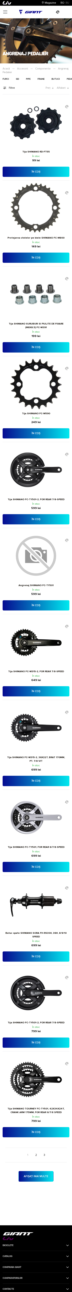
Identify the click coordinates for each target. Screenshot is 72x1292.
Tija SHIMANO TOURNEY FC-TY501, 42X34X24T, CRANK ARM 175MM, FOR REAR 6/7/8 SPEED (36, 1110)
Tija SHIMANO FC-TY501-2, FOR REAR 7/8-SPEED (36, 499)
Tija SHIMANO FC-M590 (36, 413)
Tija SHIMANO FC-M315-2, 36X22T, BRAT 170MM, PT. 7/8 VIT (36, 759)
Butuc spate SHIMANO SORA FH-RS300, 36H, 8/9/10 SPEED (36, 934)
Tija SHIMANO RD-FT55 (36, 151)
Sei (17, 79)
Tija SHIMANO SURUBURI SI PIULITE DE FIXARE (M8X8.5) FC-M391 (36, 325)
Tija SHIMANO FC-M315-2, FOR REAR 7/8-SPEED (36, 671)
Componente (43, 68)
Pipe (28, 79)
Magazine (50, 3)
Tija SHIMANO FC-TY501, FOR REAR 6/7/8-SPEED (36, 847)
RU (67, 3)
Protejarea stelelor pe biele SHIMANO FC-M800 (36, 237)
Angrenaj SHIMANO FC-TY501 (36, 585)
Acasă (6, 68)
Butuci (56, 79)
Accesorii (22, 68)
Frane (41, 79)
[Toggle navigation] (5, 12)
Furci (6, 79)
